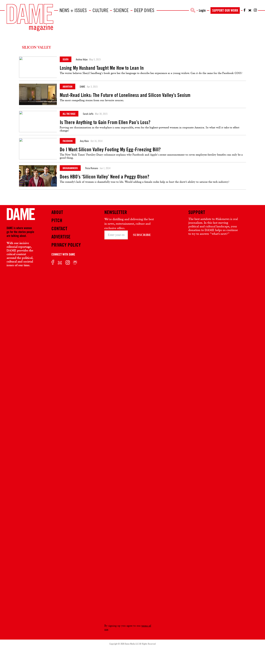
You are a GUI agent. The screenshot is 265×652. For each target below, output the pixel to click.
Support (196, 212)
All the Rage (69, 113)
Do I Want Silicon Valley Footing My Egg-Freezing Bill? (110, 149)
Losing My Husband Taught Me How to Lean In (102, 67)
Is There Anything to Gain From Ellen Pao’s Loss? (105, 122)
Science (121, 10)
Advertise (60, 237)
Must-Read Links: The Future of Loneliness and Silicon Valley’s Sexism (125, 95)
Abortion (67, 86)
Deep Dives (144, 10)
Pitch (56, 220)
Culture (100, 10)
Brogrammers (70, 168)
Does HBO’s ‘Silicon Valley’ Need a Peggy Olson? (104, 176)
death (65, 59)
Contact (59, 228)
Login (202, 10)
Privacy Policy (66, 245)
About (57, 212)
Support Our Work (225, 10)
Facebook (68, 141)
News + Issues (73, 10)
